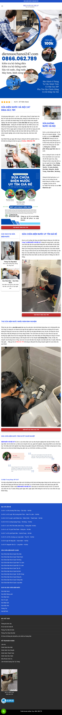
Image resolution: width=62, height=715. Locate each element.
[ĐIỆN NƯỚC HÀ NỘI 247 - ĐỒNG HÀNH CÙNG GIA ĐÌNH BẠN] (31, 6)
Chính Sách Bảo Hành (7, 656)
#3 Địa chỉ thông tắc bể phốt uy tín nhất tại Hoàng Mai (16, 636)
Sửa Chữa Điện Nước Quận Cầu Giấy (11, 554)
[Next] (58, 111)
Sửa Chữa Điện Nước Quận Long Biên (11, 582)
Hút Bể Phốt (4, 611)
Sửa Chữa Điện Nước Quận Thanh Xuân (12, 557)
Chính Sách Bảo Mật (7, 647)
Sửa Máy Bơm (5, 597)
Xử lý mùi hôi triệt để (7, 627)
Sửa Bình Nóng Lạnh (7, 594)
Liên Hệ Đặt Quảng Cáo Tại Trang (10, 661)
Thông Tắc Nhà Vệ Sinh (7, 630)
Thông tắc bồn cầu (6, 623)
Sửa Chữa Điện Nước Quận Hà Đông (11, 560)
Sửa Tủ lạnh (4, 600)
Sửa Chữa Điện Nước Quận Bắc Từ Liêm (12, 565)
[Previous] (45, 111)
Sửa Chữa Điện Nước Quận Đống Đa (11, 577)
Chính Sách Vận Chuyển (7, 650)
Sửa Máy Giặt (5, 603)
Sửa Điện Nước (5, 591)
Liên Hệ (3, 644)
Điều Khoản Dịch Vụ (6, 659)
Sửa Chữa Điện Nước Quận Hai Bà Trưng (12, 574)
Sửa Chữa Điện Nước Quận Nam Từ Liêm (12, 562)
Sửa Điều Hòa (5, 605)
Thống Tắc (4, 608)
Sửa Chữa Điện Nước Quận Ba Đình (11, 571)
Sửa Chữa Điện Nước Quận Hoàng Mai (12, 580)
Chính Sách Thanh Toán (7, 653)
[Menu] (2, 6)
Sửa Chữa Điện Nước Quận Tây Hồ (10, 568)
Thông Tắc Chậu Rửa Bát (8, 633)
